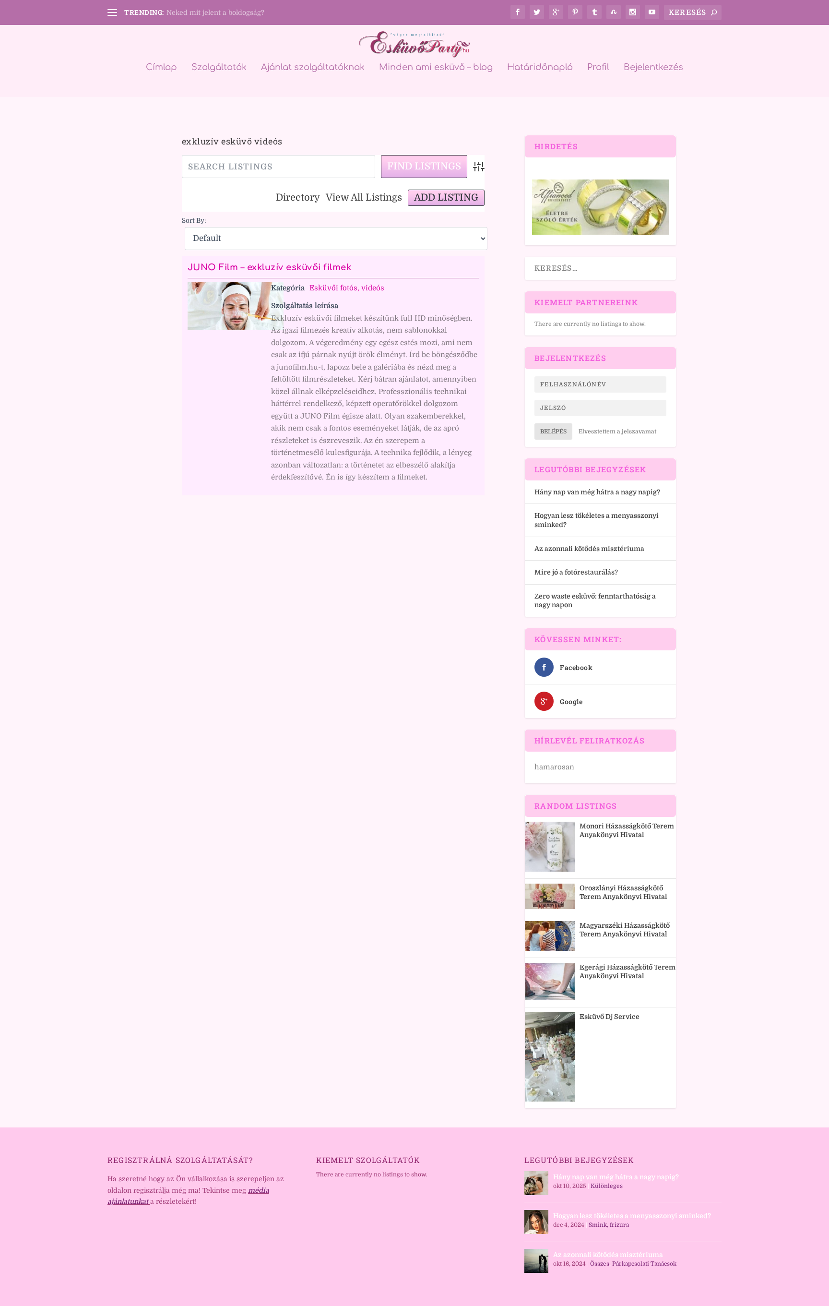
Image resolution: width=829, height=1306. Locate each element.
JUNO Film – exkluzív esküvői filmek (270, 267)
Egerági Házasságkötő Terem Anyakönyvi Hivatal (627, 971)
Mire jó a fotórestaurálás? (576, 572)
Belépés (553, 431)
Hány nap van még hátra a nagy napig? (597, 492)
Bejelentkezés (653, 67)
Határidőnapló (540, 67)
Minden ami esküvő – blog (436, 67)
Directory (298, 197)
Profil (598, 67)
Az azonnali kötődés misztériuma (589, 548)
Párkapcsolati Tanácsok (644, 1263)
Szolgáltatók (219, 67)
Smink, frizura (609, 1225)
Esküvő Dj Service (610, 1016)
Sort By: (194, 220)
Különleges (607, 1186)
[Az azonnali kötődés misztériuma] (536, 1261)
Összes (599, 1263)
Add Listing (446, 197)
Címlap (161, 67)
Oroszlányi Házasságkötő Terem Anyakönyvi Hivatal (623, 892)
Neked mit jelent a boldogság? (215, 12)
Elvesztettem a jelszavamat (617, 431)
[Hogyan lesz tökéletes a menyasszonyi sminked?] (536, 1222)
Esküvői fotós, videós (346, 288)
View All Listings (364, 197)
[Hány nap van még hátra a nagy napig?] (536, 1183)
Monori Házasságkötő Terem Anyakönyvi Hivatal (627, 830)
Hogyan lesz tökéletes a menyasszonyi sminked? (632, 1216)
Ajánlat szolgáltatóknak (313, 67)
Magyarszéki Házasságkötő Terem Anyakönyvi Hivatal (625, 930)
